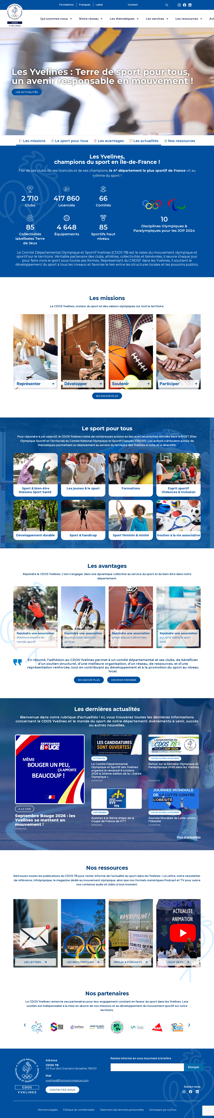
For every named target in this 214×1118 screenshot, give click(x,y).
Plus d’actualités (189, 837)
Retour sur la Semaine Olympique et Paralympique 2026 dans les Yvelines (173, 765)
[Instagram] (179, 5)
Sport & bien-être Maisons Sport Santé (35, 490)
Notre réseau (88, 18)
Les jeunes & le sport (83, 488)
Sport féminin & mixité (131, 535)
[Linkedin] (190, 5)
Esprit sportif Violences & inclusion (178, 490)
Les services (155, 18)
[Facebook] (184, 5)
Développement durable (35, 535)
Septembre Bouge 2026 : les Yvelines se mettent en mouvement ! (45, 820)
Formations (131, 488)
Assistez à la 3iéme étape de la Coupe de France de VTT (112, 819)
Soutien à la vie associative (178, 535)
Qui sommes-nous (54, 18)
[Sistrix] (167, 5)
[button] (25, 1025)
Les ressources (186, 18)
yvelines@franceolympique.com (67, 1080)
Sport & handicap (83, 535)
